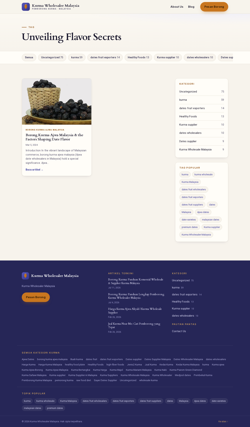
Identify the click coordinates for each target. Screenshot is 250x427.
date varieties (189, 219)
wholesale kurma (148, 380)
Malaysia (186, 212)
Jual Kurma (151, 364)
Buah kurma (76, 359)
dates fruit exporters (105, 57)
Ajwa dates (203, 212)
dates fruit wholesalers (194, 189)
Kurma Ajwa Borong (32, 369)
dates (212, 204)
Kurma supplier (168, 57)
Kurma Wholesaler (162, 375)
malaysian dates (210, 219)
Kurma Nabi (160, 369)
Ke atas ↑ (223, 421)
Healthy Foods (138, 57)
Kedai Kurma (166, 364)
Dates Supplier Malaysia (158, 359)
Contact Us (179, 331)
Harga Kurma (29, 364)
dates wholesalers (200, 57)
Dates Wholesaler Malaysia (188, 359)
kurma (76, 57)
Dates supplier (231, 57)
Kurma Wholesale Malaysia (201, 149)
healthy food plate (75, 364)
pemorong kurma (64, 380)
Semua (29, 57)
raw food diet (83, 380)
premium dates (190, 227)
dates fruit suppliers (192, 204)
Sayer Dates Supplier (105, 380)
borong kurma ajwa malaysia (52, 359)
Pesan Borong (214, 6)
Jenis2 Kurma (134, 364)
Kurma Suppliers (109, 375)
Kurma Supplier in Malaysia (82, 375)
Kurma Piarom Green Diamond (186, 369)
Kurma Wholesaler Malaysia (196, 234)
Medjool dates (183, 375)
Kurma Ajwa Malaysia (57, 369)
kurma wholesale (203, 174)
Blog (191, 6)
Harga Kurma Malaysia (50, 364)
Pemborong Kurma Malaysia (37, 380)
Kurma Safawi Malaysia (34, 375)
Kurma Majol (116, 369)
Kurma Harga (100, 369)
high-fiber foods (115, 364)
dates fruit (91, 359)
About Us (176, 6)
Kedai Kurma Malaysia (187, 364)
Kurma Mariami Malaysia (139, 369)
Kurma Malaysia (190, 182)
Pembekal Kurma (203, 375)
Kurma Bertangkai (80, 369)
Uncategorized (52, 57)
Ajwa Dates (28, 359)
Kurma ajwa (218, 364)
